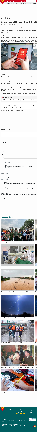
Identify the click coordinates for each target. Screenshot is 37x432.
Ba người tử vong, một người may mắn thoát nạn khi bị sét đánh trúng (13, 317)
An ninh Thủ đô (9, 1)
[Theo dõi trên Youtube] (21, 1)
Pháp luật (24, 3)
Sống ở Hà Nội (5, 18)
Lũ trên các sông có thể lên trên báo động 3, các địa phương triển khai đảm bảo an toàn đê (17, 292)
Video (28, 3)
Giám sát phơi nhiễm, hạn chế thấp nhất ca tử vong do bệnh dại (12, 266)
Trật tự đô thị (9, 3)
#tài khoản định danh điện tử (15, 110)
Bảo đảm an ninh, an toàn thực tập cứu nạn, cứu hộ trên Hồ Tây (12, 342)
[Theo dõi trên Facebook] (20, 1)
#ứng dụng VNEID (23, 110)
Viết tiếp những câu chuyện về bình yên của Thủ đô (10, 242)
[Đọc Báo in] (25, 1)
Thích (2, 145)
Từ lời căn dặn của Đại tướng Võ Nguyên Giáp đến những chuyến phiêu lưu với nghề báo (17, 367)
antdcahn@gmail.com (31, 413)
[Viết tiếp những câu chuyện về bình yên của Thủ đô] (17, 230)
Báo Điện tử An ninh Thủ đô (2, 2)
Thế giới (20, 3)
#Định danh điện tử (6, 110)
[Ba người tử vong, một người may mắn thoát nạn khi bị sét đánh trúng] (17, 306)
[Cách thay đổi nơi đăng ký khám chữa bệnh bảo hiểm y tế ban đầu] (17, 380)
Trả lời (7, 145)
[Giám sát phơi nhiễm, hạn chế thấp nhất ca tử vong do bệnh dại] (17, 255)
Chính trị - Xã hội (15, 3)
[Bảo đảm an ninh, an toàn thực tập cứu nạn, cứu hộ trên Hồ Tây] (17, 331)
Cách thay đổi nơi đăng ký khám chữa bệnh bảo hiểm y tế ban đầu (13, 392)
